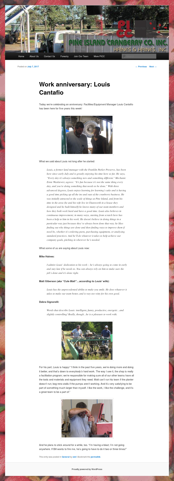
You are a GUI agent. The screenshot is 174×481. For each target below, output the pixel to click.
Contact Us (49, 56)
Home (21, 56)
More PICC (99, 56)
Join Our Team (81, 56)
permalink (95, 456)
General (65, 456)
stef (74, 456)
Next (152, 66)
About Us (34, 56)
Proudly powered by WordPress (87, 469)
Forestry (64, 56)
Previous (141, 66)
